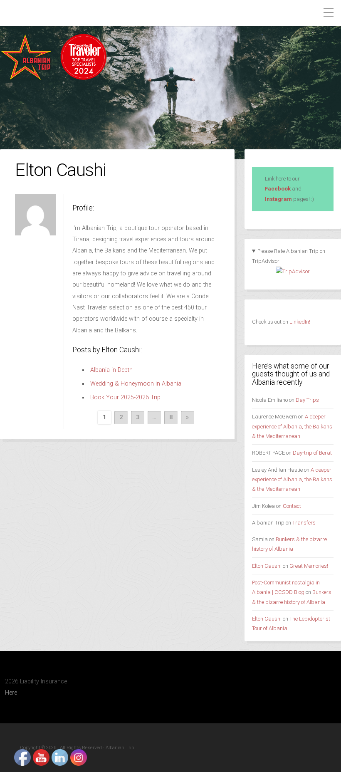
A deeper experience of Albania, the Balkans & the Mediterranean (292, 426)
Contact (292, 506)
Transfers (304, 523)
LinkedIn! (299, 322)
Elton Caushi (267, 566)
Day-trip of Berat (312, 453)
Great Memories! (308, 566)
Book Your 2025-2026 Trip (125, 397)
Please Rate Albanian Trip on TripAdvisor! (289, 256)
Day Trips (307, 400)
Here (11, 692)
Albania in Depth (111, 370)
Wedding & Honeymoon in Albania (135, 383)
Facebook (278, 189)
